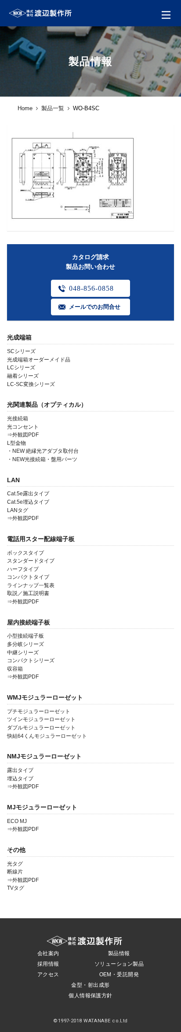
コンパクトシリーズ (30, 660)
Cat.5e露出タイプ (28, 494)
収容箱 (15, 669)
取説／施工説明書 (28, 593)
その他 (16, 849)
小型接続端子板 (25, 636)
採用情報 (48, 964)
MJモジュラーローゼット (42, 807)
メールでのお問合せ (94, 306)
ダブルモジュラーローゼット (41, 728)
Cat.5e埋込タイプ (28, 502)
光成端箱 (19, 337)
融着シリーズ (23, 376)
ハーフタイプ (23, 569)
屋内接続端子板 (28, 622)
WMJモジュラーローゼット (45, 697)
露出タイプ (20, 770)
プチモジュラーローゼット (38, 711)
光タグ (15, 864)
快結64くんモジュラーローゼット (47, 736)
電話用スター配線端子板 (41, 538)
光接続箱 (17, 418)
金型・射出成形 (90, 985)
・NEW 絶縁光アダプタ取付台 (43, 451)
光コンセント (23, 427)
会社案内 (48, 953)
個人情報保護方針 (90, 995)
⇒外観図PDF (23, 435)
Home (25, 108)
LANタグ (17, 510)
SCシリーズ (21, 351)
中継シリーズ (23, 653)
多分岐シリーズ (25, 644)
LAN (13, 480)
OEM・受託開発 (119, 974)
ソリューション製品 (119, 964)
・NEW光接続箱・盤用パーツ (42, 459)
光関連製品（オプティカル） (47, 404)
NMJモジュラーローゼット (44, 756)
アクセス (48, 974)
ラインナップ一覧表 (30, 585)
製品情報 (119, 953)
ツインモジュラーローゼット (41, 719)
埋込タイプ (20, 779)
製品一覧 (52, 108)
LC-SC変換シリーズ (31, 384)
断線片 (15, 872)
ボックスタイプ (25, 553)
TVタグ (15, 888)
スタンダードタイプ (30, 561)
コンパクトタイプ (28, 577)
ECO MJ (17, 821)
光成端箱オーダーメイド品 (38, 360)
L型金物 (16, 443)
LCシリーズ (21, 367)
